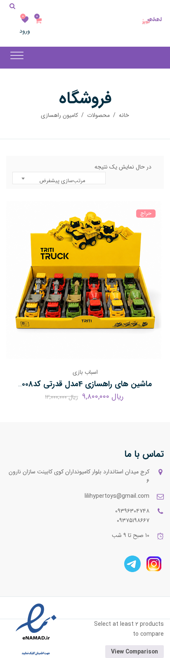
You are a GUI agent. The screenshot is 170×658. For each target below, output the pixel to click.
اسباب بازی (85, 372)
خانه (124, 115)
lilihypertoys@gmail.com (117, 496)
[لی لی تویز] (153, 20)
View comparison (134, 651)
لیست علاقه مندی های (25, 20)
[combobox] (59, 178)
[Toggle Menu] (17, 55)
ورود (24, 31)
